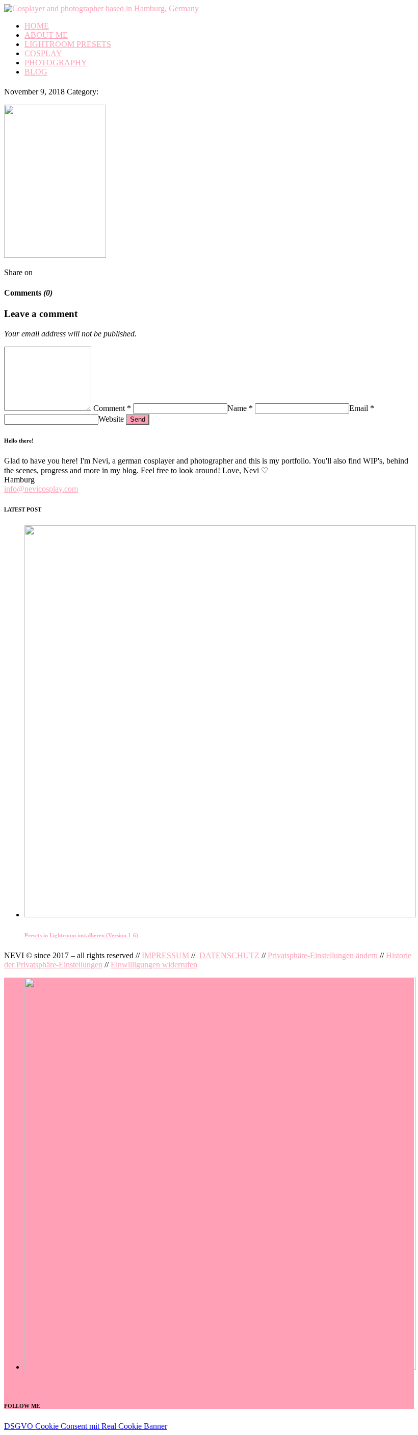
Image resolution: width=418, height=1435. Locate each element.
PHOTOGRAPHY (55, 62)
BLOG (35, 71)
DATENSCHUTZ (229, 955)
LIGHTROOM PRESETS (67, 44)
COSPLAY (43, 53)
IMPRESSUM (165, 955)
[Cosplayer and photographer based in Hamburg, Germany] (101, 8)
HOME (36, 25)
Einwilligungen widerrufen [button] (154, 964)
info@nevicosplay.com (41, 488)
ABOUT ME (46, 35)
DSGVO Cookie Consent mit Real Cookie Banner (85, 1426)
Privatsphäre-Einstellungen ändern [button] (323, 955)
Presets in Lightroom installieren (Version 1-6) (81, 935)
